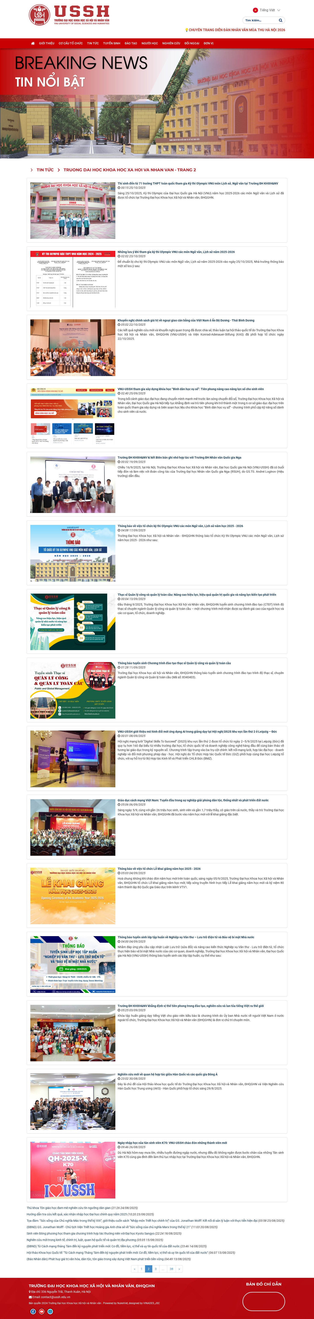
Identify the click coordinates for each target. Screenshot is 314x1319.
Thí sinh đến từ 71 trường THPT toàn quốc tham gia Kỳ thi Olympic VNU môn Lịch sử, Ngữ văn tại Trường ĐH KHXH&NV (198, 183)
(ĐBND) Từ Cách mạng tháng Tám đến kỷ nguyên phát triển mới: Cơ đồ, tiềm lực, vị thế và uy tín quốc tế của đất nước (103, 1246)
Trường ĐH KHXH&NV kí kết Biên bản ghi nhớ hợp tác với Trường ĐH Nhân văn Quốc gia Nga (179, 457)
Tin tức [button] (93, 43)
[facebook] (33, 1311)
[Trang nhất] (33, 43)
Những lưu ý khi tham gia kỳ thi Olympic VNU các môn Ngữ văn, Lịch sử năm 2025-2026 (176, 252)
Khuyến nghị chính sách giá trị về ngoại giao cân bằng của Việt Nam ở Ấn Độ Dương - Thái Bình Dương (186, 320)
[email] (50, 1311)
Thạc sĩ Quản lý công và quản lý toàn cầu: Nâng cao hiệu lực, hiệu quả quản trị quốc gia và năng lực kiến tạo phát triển (197, 594)
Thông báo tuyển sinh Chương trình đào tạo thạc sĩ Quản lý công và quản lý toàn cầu (174, 663)
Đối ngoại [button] (192, 43)
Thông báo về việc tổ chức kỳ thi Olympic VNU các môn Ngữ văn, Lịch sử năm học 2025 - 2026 (180, 526)
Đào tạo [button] (131, 43)
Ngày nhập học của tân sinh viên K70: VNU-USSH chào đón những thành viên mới (172, 1143)
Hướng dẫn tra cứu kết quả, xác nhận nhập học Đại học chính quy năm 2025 (77, 1214)
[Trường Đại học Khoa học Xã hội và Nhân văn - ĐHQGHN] (39, 14)
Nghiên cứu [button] (171, 43)
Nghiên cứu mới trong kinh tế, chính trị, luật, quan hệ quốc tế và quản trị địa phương (81, 1240)
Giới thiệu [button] (46, 43)
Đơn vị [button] (208, 43)
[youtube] (41, 1311)
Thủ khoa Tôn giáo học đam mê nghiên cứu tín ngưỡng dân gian (69, 1208)
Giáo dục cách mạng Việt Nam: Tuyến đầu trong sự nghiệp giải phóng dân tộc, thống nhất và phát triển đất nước (193, 800)
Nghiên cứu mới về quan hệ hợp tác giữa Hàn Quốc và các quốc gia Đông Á (167, 1074)
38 (171, 1269)
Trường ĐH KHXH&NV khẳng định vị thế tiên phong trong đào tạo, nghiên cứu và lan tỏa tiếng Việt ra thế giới (191, 1006)
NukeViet (122, 1303)
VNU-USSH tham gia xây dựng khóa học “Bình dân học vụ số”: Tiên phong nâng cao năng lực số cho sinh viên (191, 389)
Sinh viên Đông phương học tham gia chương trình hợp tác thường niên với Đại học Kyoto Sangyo (90, 1233)
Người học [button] (150, 43)
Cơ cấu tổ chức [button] (71, 43)
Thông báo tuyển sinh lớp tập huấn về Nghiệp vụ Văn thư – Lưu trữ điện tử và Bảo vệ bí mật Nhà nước (186, 937)
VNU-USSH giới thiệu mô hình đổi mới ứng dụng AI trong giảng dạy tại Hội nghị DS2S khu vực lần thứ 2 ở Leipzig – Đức (197, 731)
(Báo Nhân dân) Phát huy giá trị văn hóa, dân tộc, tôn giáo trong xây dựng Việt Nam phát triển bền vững (95, 1259)
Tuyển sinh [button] (111, 43)
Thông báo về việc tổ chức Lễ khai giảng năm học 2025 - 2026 (159, 868)
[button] (264, 10)
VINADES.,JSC (151, 1303)
